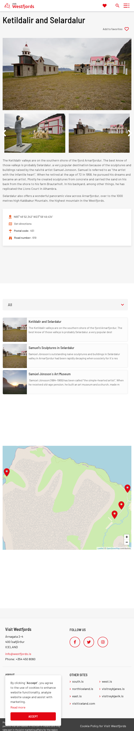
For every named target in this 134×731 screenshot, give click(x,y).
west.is (107, 681)
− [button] (127, 542)
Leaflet (100, 548)
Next (130, 133)
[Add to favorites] (117, 29)
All (10, 304)
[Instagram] (103, 642)
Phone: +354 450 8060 (20, 659)
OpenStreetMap (113, 548)
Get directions (23, 223)
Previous (4, 133)
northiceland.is (82, 689)
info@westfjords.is (18, 654)
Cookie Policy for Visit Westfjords (103, 726)
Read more (17, 707)
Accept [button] (33, 716)
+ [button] (127, 537)
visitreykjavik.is (113, 696)
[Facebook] (75, 642)
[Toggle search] (117, 5)
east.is (77, 696)
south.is (78, 681)
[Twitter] (89, 642)
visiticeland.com (83, 703)
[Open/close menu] (125, 5)
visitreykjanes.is (113, 689)
